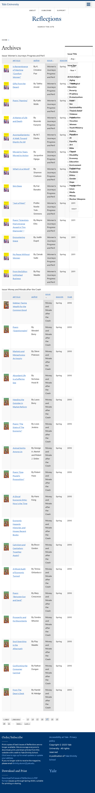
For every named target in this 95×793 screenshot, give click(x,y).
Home (4, 40)
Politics (73, 131)
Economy (74, 158)
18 (52, 719)
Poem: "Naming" (20, 100)
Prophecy (74, 94)
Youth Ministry (76, 128)
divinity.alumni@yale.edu (23, 763)
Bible (72, 148)
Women (73, 124)
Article (16, 60)
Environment (75, 165)
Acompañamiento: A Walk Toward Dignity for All (21, 138)
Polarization (75, 118)
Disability (74, 155)
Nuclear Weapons (77, 199)
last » (27, 723)
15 (37, 719)
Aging (72, 80)
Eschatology (75, 168)
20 (4, 723)
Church (73, 151)
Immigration (75, 185)
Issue (49, 60)
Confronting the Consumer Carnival (20, 669)
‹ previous (16, 719)
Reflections (47, 19)
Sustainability (76, 107)
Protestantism (76, 97)
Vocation (74, 121)
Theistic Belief (76, 111)
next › (19, 723)
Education (74, 162)
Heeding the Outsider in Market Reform (20, 403)
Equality (73, 141)
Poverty (73, 90)
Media (72, 192)
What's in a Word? (21, 169)
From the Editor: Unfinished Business (20, 275)
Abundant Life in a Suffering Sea (19, 379)
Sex (71, 104)
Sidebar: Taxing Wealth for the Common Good (20, 306)
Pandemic (74, 172)
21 (9, 723)
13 (28, 719)
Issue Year (72, 65)
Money (73, 196)
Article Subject (74, 77)
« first (6, 719)
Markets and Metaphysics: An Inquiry (19, 355)
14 (33, 719)
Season (63, 60)
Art (71, 145)
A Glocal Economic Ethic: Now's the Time (20, 500)
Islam (72, 189)
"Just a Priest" (19, 203)
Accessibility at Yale (58, 737)
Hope (72, 182)
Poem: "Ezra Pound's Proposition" (18, 475)
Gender (73, 179)
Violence (73, 114)
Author (37, 60)
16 (42, 719)
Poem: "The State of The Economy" (18, 427)
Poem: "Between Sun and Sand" (19, 596)
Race (72, 101)
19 (57, 719)
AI (71, 138)
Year (69, 297)
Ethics (72, 175)
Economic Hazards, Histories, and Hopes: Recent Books (19, 527)
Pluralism (74, 134)
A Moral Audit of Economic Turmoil (19, 572)
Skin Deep (17, 186)
